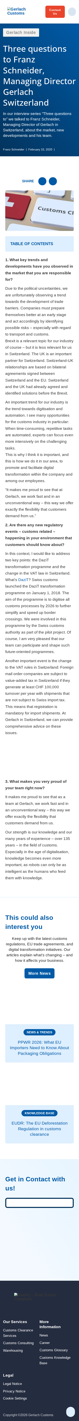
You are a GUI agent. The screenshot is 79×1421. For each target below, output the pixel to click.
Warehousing (13, 1350)
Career (45, 1343)
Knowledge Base (39, 1113)
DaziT (23, 580)
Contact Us (55, 11)
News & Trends (39, 1032)
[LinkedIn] (42, 181)
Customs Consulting (18, 1343)
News (44, 1335)
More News (39, 973)
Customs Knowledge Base (55, 1360)
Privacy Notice (14, 1391)
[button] (39, 244)
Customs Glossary (54, 1350)
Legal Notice (12, 1384)
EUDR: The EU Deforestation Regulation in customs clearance (40, 1129)
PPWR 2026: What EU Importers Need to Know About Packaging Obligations (39, 1048)
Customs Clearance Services (18, 1333)
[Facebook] (53, 181)
